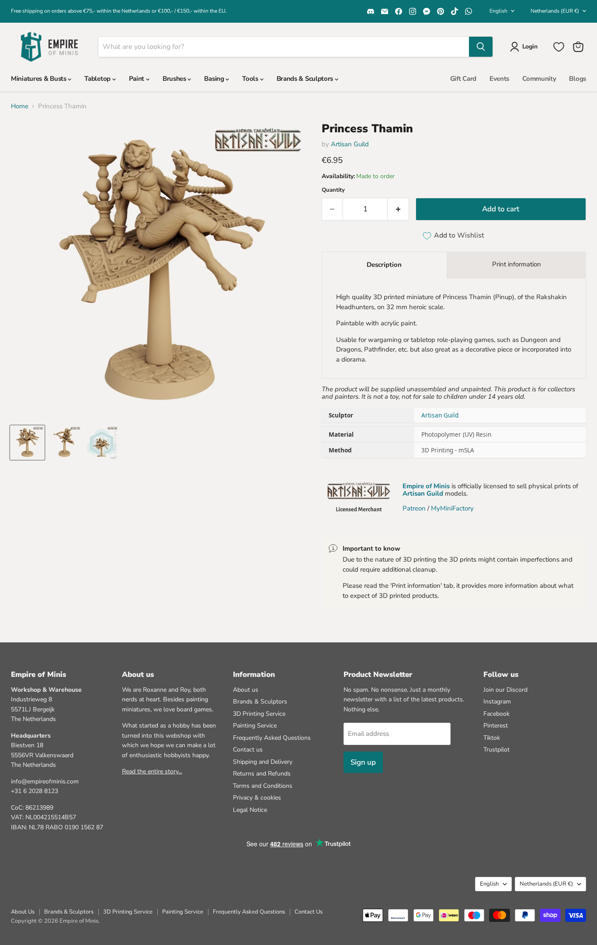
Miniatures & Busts (39, 78)
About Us (23, 912)
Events (499, 78)
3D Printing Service (259, 714)
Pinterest (495, 725)
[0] (559, 47)
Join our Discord (505, 690)
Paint (137, 78)
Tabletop (98, 78)
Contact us (248, 749)
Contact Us (309, 912)
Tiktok (491, 738)
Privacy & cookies (257, 797)
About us (245, 690)
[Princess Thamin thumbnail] (27, 442)
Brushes (175, 78)
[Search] (481, 47)
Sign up (363, 762)
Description (384, 264)
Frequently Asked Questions (272, 738)
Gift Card (463, 78)
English (498, 10)
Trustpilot (496, 749)
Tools (251, 78)
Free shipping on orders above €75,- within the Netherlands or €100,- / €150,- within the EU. (119, 11)
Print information (516, 264)
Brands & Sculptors (306, 78)
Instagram (497, 701)
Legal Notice (250, 810)
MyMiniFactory (452, 508)
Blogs (577, 78)
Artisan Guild (350, 144)
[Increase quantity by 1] (398, 209)
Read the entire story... (152, 771)
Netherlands (555, 10)
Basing (215, 78)
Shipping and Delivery (262, 762)
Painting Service (255, 725)
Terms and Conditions (262, 786)
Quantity (333, 190)
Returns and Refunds (262, 773)
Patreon (414, 508)
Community (539, 78)
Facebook (496, 714)
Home (19, 106)
